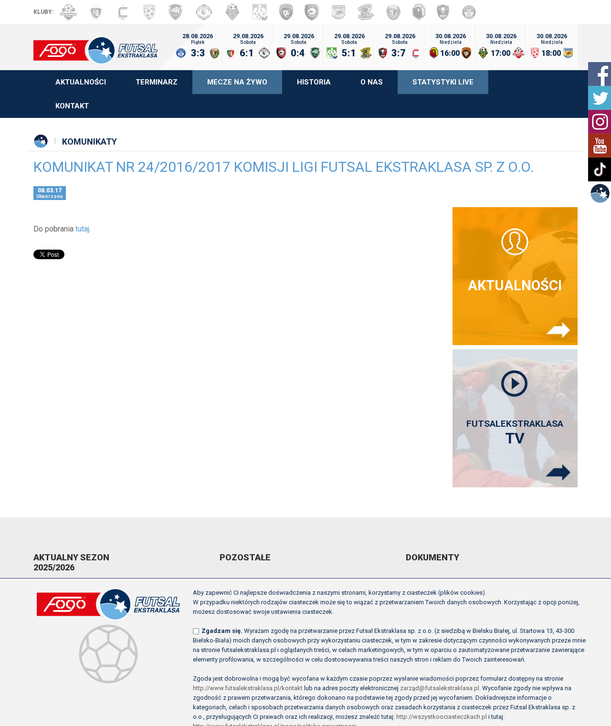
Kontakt (72, 106)
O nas (371, 82)
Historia (314, 82)
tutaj (82, 228)
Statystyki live (443, 82)
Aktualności (80, 82)
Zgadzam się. (221, 630)
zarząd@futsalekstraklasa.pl (439, 688)
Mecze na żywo (237, 82)
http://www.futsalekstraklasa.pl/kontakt (248, 688)
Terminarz (157, 82)
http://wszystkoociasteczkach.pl (441, 716)
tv (514, 432)
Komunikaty (89, 142)
